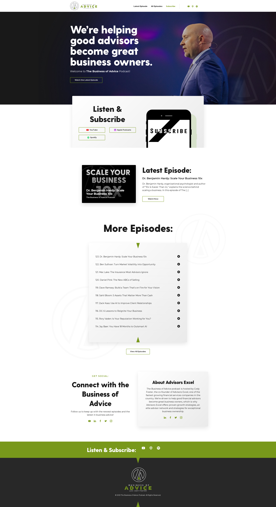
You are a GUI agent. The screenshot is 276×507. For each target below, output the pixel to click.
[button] (189, 6)
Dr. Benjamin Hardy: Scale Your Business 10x (172, 178)
